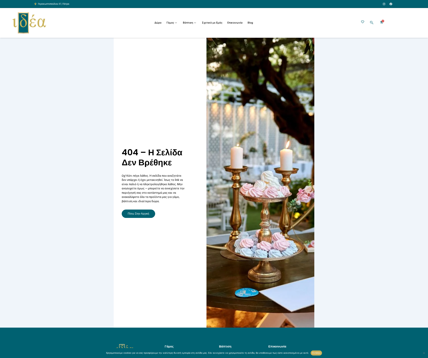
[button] (371, 23)
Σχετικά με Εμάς (212, 22)
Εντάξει (316, 352)
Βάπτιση (188, 22)
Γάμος (170, 22)
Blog (250, 22)
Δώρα (158, 22)
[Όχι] (423, 353)
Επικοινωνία (235, 22)
